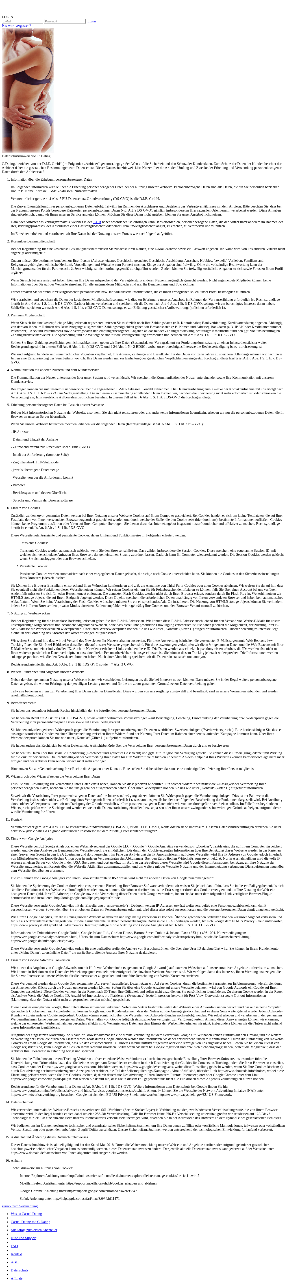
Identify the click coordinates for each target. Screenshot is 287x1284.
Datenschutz (19, 1270)
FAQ (14, 1246)
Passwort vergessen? (16, 26)
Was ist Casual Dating (26, 1214)
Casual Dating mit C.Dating (30, 1222)
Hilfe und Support (23, 1238)
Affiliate (16, 1278)
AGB (97, 222)
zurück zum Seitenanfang (20, 1206)
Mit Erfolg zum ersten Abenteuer (34, 1230)
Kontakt (16, 1254)
